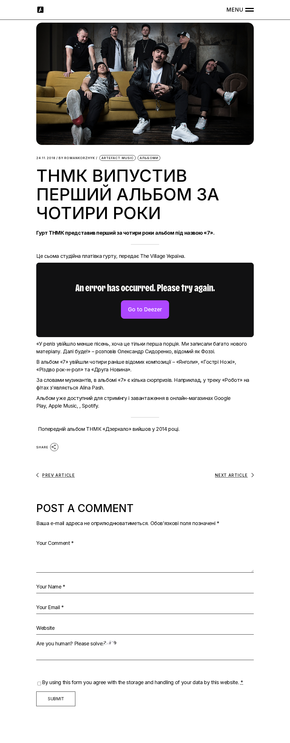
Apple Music (62, 406)
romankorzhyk (77, 158)
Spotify (90, 406)
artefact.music (117, 158)
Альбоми (149, 158)
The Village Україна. (162, 256)
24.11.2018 (46, 158)
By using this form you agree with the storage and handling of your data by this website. (142, 682)
